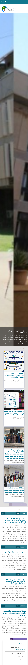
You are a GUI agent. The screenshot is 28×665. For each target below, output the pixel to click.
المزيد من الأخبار (23, 505)
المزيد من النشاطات (23, 639)
